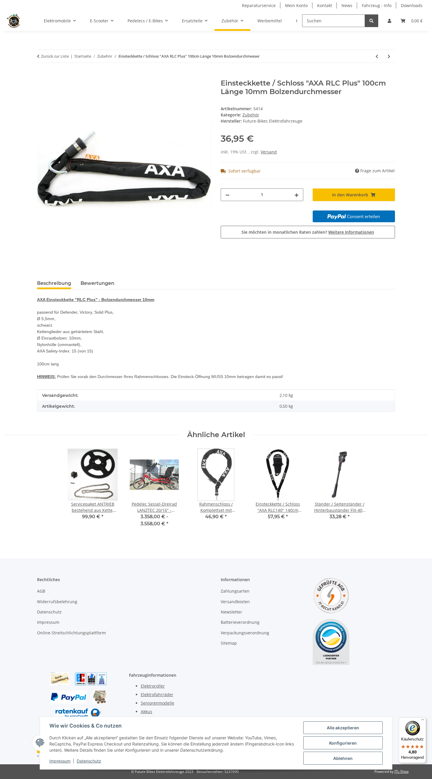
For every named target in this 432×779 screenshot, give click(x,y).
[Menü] (422, 721)
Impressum (60, 760)
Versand (269, 152)
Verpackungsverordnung (245, 633)
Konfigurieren (343, 742)
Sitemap (229, 643)
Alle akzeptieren (343, 727)
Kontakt (324, 5)
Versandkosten (235, 601)
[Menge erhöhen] (296, 195)
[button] (389, 21)
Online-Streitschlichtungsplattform (71, 633)
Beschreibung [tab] (54, 283)
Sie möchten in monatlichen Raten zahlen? (308, 232)
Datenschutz (89, 760)
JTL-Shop (401, 771)
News (346, 5)
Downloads (412, 5)
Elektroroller (153, 686)
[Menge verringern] (227, 195)
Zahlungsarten (235, 591)
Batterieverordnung (240, 622)
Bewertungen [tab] (97, 283)
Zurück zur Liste (55, 56)
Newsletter (231, 612)
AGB (41, 591)
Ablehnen (343, 758)
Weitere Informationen (351, 232)
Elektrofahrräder (157, 694)
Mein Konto (296, 5)
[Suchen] (371, 20)
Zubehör (250, 115)
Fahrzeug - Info (376, 5)
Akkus (146, 711)
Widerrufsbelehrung (57, 601)
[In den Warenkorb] (41, 76)
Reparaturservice (259, 5)
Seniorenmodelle (157, 703)
